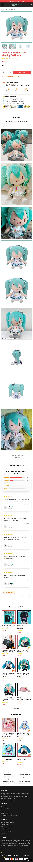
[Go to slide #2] (12, 46)
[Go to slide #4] (28, 46)
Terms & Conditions (5, 809)
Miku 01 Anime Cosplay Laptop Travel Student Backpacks (22, 627)
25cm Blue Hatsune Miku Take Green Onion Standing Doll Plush (23, 675)
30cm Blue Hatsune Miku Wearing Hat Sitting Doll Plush (23, 735)
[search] (28, 5)
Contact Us (3, 829)
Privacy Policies (4, 811)
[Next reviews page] (29, 596)
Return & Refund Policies (7, 826)
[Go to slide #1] (4, 46)
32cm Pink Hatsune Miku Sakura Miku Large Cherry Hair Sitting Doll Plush (8, 735)
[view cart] (31, 5)
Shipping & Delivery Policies (7, 822)
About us (3, 806)
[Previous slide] (3, 27)
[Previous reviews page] (22, 596)
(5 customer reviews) (14, 58)
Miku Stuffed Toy (10, 9)
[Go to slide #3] (20, 46)
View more (16, 708)
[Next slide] (30, 27)
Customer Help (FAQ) (6, 831)
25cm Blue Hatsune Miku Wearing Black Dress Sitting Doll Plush (8, 675)
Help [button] (30, 860)
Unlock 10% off (3, 855)
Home (2, 9)
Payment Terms (5, 824)
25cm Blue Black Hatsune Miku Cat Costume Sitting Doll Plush (8, 699)
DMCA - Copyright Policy (7, 813)
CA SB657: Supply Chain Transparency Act (11, 815)
